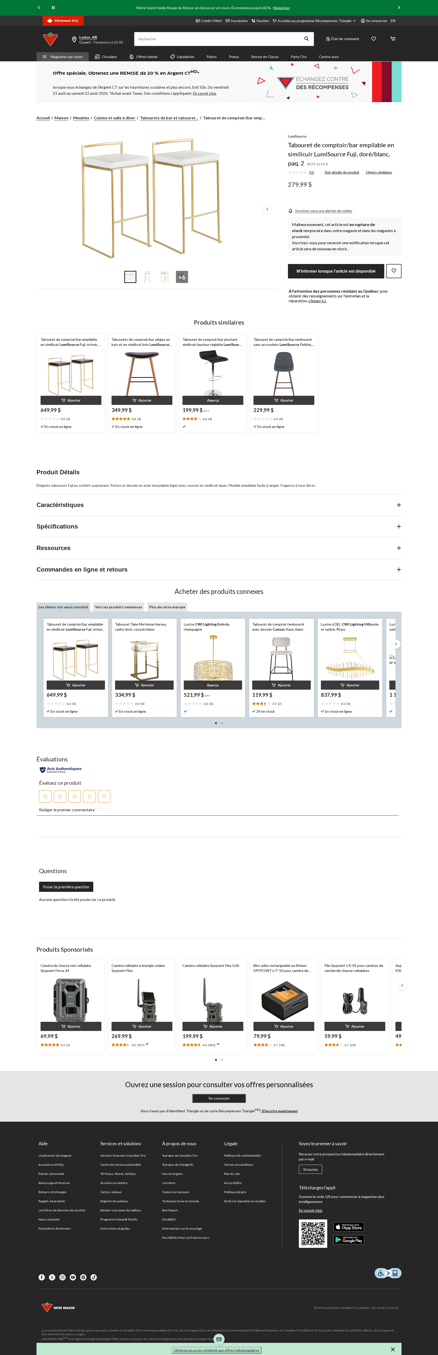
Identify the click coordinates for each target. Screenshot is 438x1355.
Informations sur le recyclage (182, 1228)
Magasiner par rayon (67, 56)
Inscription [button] (239, 20)
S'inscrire (310, 1170)
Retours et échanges (53, 1192)
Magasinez (281, 8)
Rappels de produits (52, 1201)
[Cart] (392, 39)
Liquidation (185, 56)
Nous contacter (49, 1219)
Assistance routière (113, 1183)
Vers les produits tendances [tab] (118, 607)
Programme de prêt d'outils (119, 1219)
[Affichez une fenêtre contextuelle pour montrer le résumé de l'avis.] (148, 1046)
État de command (345, 38)
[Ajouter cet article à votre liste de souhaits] (394, 271)
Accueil (43, 117)
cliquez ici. (317, 300)
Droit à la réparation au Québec (245, 1201)
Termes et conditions (238, 1164)
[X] (52, 1277)
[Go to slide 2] (147, 277)
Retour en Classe (265, 56)
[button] (307, 39)
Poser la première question (66, 886)
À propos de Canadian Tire (180, 1155)
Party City (299, 56)
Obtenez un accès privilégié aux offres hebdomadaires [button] (216, 1350)
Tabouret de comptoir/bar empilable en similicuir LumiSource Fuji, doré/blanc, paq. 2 (341, 154)
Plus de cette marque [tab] (167, 607)
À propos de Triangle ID (177, 1164)
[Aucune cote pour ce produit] (298, 172)
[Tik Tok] (93, 1277)
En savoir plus (310, 1210)
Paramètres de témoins (55, 1228)
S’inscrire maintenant (279, 1111)
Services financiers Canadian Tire (123, 1155)
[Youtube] (73, 1277)
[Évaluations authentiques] (61, 770)
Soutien (263, 20)
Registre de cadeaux (114, 1201)
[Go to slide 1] (130, 277)
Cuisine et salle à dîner (114, 117)
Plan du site (232, 1174)
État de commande (51, 1174)
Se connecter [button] (376, 20)
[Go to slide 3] (165, 277)
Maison (61, 117)
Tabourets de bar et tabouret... (169, 117)
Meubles (81, 117)
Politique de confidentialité (242, 1155)
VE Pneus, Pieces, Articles (118, 1174)
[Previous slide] (39, 8)
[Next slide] (399, 8)
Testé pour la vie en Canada (180, 1201)
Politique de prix (235, 1192)
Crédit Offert (211, 20)
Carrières (168, 1183)
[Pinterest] (83, 1277)
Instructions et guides (115, 1228)
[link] (303, 173)
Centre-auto (329, 56)
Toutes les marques (175, 1192)
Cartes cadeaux (111, 1192)
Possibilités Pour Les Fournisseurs (185, 1237)
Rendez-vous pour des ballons (120, 1210)
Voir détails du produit (341, 172)
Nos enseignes (172, 1174)
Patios (212, 56)
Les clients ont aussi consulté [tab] (63, 607)
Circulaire (109, 56)
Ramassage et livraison (54, 1183)
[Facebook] (42, 1277)
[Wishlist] (373, 39)
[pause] (53, 8)
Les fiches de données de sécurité (62, 1210)
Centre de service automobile (120, 1164)
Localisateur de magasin (55, 1155)
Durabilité (168, 1219)
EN (393, 20)
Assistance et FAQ (51, 1164)
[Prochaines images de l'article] (267, 209)
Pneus (234, 56)
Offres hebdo (147, 56)
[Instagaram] (62, 1277)
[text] (71, 419)
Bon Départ (169, 1210)
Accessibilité (233, 1183)
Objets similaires (379, 172)
